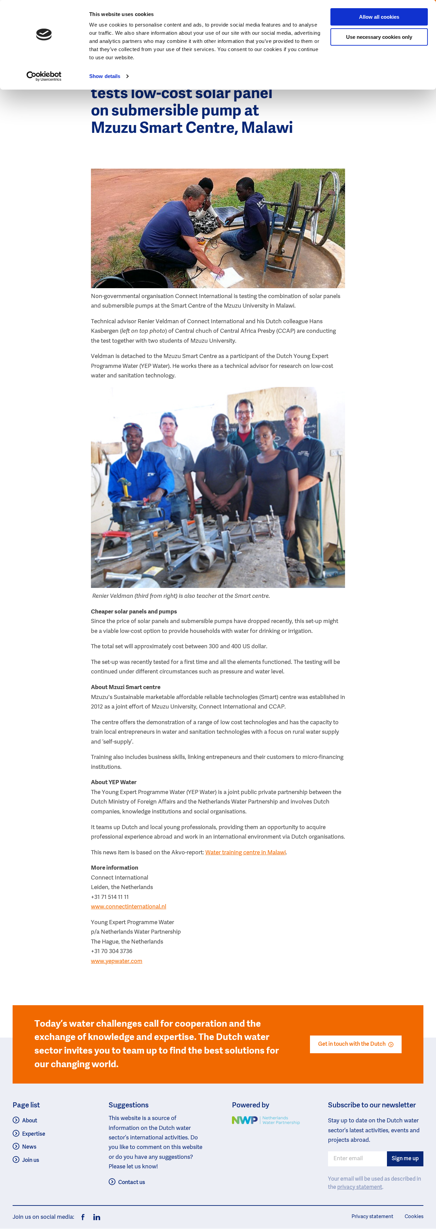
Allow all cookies (379, 17)
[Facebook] (83, 1217)
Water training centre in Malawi (245, 853)
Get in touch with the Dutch (352, 1044)
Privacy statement (372, 1216)
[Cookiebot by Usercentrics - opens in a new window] (44, 76)
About (29, 1121)
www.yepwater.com (116, 961)
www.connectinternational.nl (128, 907)
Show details (104, 76)
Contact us (131, 1182)
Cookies (414, 1216)
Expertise (33, 1134)
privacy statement (359, 1187)
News (29, 1147)
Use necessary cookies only (379, 37)
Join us (30, 1160)
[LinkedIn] (95, 1217)
